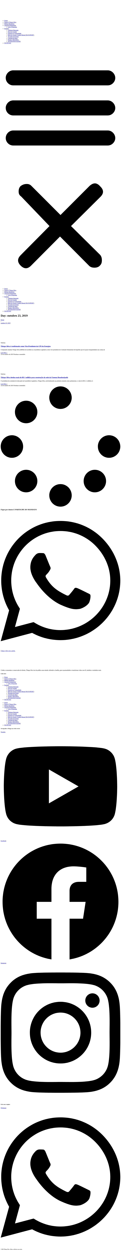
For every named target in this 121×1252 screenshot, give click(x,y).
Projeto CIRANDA (13, 40)
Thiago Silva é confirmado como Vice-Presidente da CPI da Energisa (26, 346)
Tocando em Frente (13, 36)
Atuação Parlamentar (10, 25)
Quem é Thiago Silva (10, 22)
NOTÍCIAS (7, 43)
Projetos (6, 28)
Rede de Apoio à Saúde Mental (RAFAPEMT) (21, 35)
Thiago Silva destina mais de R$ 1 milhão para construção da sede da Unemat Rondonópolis (34, 377)
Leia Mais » (4, 353)
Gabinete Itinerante (13, 30)
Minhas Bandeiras (9, 24)
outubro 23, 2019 (5, 323)
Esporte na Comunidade (14, 33)
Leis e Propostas (12, 27)
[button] (60, 166)
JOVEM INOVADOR (14, 41)
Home (6, 20)
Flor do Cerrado (12, 32)
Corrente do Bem (12, 38)
